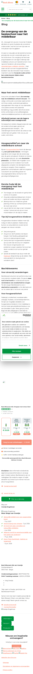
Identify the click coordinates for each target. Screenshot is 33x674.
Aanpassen (15, 357)
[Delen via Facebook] (5, 551)
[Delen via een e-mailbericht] (6, 558)
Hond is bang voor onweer (13, 523)
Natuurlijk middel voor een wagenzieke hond (17, 518)
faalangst (7, 256)
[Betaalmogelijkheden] (16, 650)
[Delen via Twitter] (5, 553)
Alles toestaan (16, 351)
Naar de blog (9, 493)
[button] (4, 9)
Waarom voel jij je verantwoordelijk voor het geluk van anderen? (18, 534)
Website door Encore (8, 657)
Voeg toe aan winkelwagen (16, 442)
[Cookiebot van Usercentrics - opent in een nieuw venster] (23, 315)
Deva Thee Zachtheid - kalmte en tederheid (15, 540)
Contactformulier (10, 607)
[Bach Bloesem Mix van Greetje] (7, 2)
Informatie (6, 618)
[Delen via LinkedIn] (5, 556)
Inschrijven (16, 646)
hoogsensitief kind (12, 149)
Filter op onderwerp (17, 499)
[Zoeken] (30, 9)
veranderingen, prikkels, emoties (12, 66)
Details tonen (23, 345)
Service (5, 623)
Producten (6, 628)
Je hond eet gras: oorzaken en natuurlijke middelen (14, 527)
